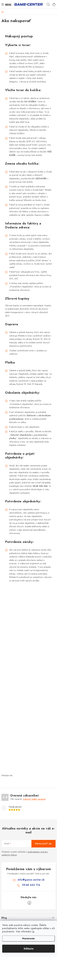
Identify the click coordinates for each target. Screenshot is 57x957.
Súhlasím (28, 948)
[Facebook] (29, 903)
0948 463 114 (31, 885)
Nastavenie (28, 938)
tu (33, 931)
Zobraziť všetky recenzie (34, 799)
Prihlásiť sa (43, 843)
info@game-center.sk (31, 880)
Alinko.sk (34, 308)
